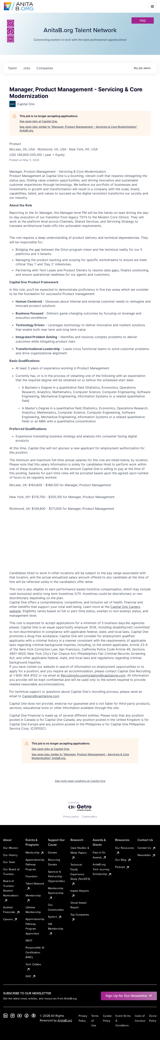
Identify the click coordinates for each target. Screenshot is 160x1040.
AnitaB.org (65, 1020)
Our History (10, 855)
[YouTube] (19, 1015)
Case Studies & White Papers (79, 850)
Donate (52, 852)
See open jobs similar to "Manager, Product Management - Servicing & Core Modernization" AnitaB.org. (78, 128)
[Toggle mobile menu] (152, 6)
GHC (28, 976)
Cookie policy (89, 816)
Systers (52, 917)
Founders (31, 876)
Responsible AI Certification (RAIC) (35, 952)
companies (44, 68)
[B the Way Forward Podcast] (33, 1015)
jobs (26, 68)
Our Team (9, 862)
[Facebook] (26, 1015)
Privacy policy (71, 816)
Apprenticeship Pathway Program (35, 864)
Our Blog (120, 860)
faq (143, 20)
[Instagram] (10, 23)
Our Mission (10, 848)
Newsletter (144, 855)
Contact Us (144, 848)
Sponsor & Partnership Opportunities (56, 876)
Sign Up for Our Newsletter (127, 995)
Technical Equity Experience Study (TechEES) (80, 872)
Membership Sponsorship (56, 890)
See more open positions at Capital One (80, 780)
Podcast (120, 867)
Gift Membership (55, 926)
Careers (8, 919)
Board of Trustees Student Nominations (11, 888)
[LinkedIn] (5, 1015)
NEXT (29, 940)
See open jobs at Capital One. (39, 121)
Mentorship (33, 852)
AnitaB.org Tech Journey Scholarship (101, 869)
